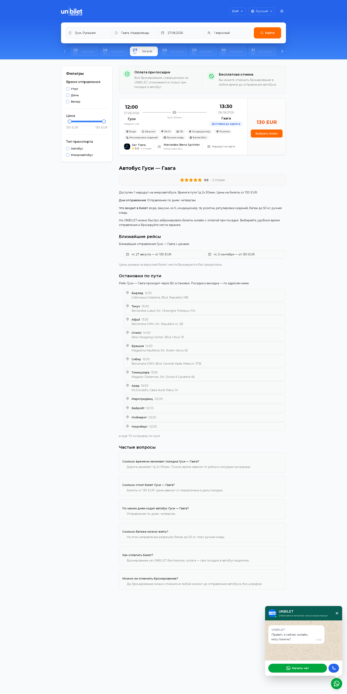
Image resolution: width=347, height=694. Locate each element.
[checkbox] (67, 88)
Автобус (77, 148)
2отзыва (146, 148)
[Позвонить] (334, 668)
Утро (74, 89)
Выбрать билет (266, 133)
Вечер (75, 101)
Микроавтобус (82, 155)
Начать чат (300, 668)
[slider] (70, 121)
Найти (270, 33)
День (75, 95)
